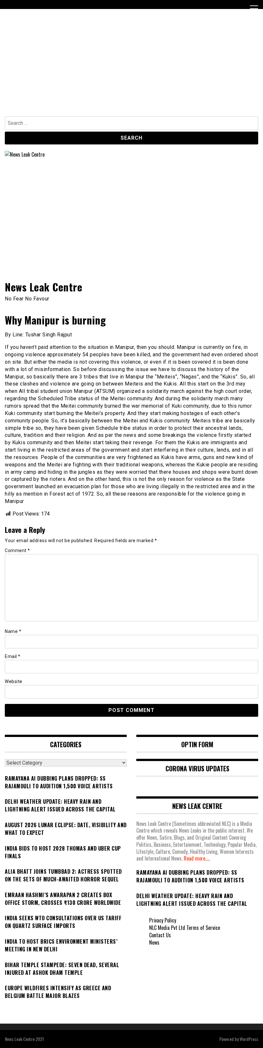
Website (13, 681)
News (154, 942)
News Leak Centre (43, 286)
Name (13, 631)
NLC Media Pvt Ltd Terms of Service (184, 927)
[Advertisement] (131, 68)
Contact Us (160, 935)
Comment (17, 550)
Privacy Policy (162, 920)
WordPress (249, 1038)
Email (13, 656)
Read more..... (197, 858)
